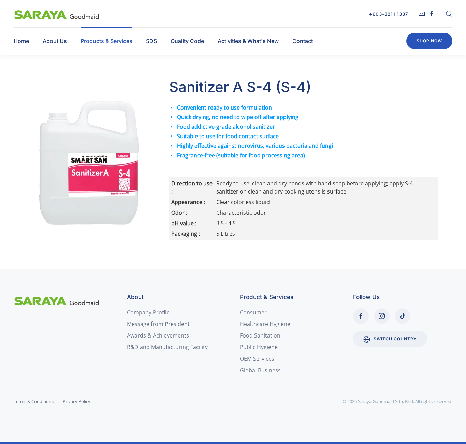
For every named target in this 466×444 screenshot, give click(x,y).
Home (21, 41)
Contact (302, 41)
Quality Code (187, 41)
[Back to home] (57, 13)
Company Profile (148, 312)
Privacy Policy (76, 401)
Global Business (260, 370)
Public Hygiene (259, 347)
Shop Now (429, 40)
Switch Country (395, 338)
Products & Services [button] (106, 41)
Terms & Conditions (34, 401)
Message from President (158, 324)
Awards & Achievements (158, 335)
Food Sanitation (260, 335)
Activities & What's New (248, 41)
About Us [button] (55, 41)
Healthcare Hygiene (265, 324)
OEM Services (257, 358)
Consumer (253, 312)
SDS (151, 41)
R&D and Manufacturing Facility (167, 347)
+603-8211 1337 (388, 14)
